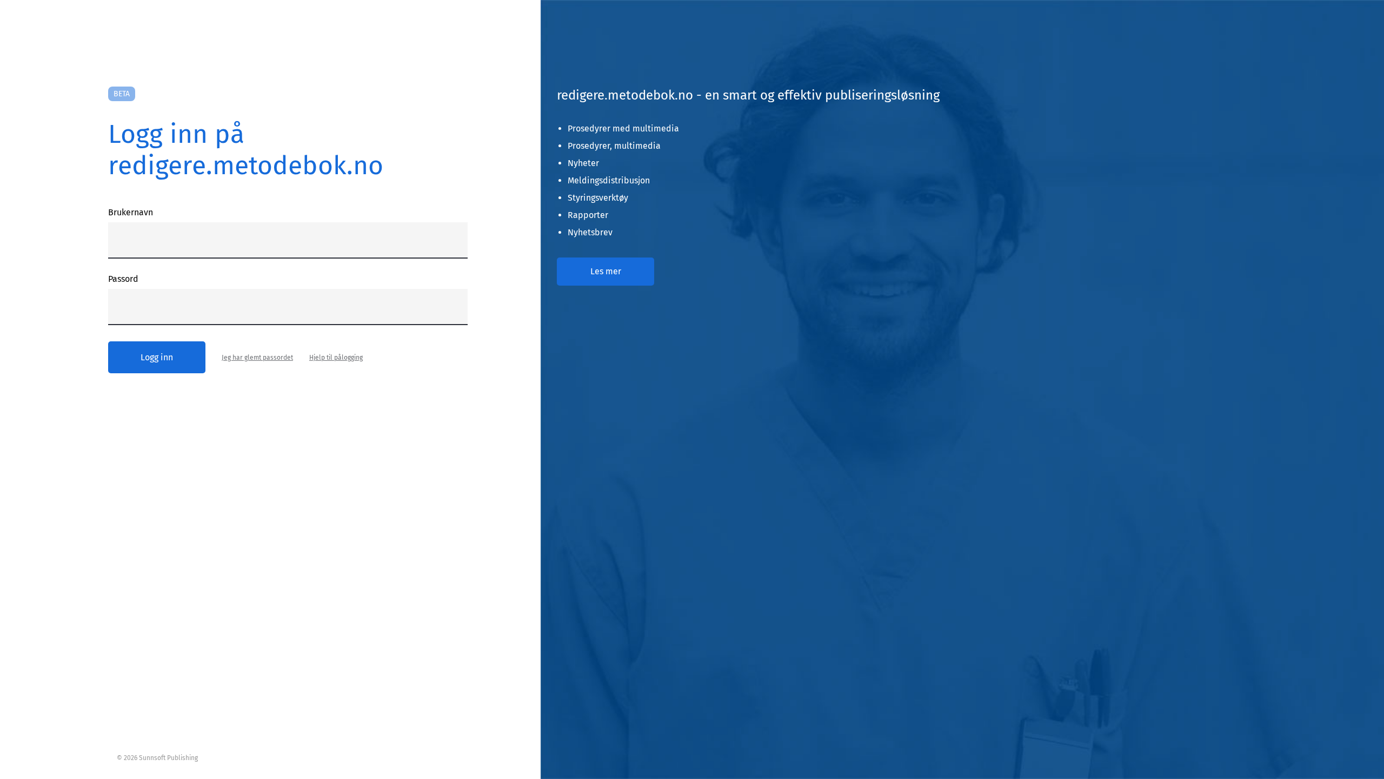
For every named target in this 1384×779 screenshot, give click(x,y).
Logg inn (157, 357)
